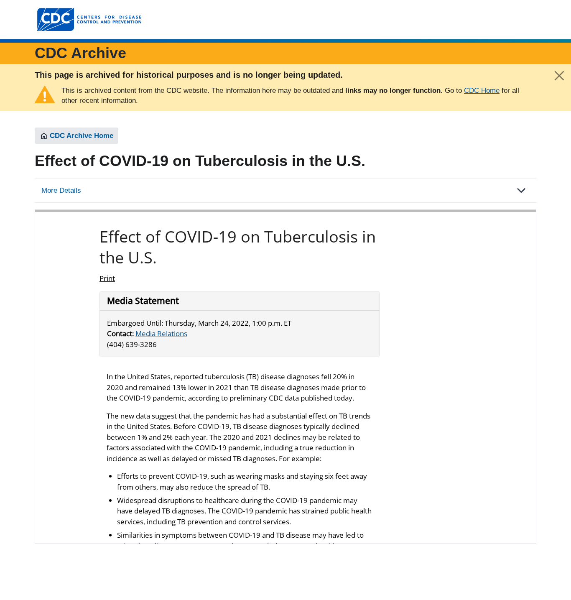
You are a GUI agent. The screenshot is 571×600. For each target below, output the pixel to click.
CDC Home (482, 90)
